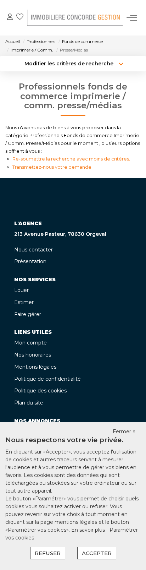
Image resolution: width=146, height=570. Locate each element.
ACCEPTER (97, 553)
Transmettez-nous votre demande (51, 167)
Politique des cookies (40, 390)
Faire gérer (27, 314)
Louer (21, 290)
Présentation (30, 261)
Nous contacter (33, 249)
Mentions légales (35, 367)
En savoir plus (88, 530)
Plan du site (28, 403)
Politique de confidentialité (47, 379)
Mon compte (30, 343)
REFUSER (48, 553)
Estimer (24, 302)
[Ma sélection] (19, 17)
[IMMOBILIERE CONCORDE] (75, 18)
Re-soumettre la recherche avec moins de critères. (71, 159)
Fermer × (124, 431)
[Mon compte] (10, 17)
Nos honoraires (32, 355)
